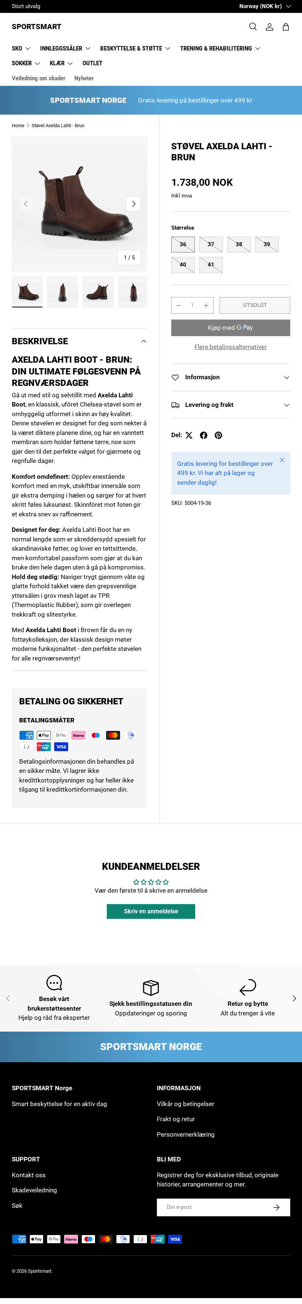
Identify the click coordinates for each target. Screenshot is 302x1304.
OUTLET (92, 63)
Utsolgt (255, 305)
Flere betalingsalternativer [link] (230, 347)
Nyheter (84, 78)
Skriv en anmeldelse (151, 911)
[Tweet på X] (189, 435)
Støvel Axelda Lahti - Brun (58, 125)
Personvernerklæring (186, 1134)
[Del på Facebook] (203, 435)
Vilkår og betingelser (185, 1104)
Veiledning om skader (39, 78)
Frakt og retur (176, 1119)
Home (18, 125)
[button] (286, 27)
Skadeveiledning (34, 1190)
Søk (17, 1205)
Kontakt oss (29, 1175)
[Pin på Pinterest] (218, 435)
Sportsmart (39, 1271)
